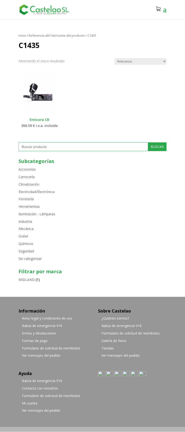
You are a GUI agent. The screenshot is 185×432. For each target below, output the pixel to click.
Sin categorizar (30, 258)
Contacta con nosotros (40, 388)
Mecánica (26, 228)
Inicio (22, 35)
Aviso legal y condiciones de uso (47, 318)
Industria (25, 221)
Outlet (23, 236)
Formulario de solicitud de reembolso (51, 348)
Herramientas (29, 206)
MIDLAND (27, 279)
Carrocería (27, 176)
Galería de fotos (113, 340)
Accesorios (27, 169)
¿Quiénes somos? (115, 318)
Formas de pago (35, 340)
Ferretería (26, 199)
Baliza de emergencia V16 (42, 325)
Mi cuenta (29, 403)
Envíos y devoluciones (39, 333)
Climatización (29, 184)
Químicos (26, 243)
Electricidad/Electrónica (36, 191)
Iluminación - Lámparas (37, 214)
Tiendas (107, 348)
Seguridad (26, 251)
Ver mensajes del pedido (41, 355)
